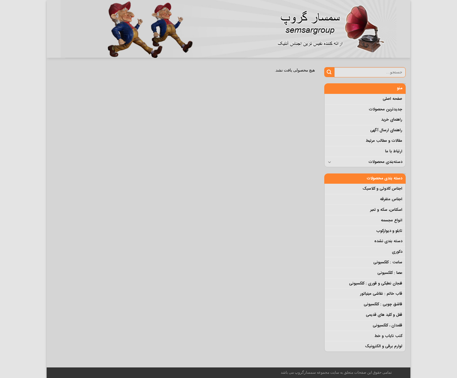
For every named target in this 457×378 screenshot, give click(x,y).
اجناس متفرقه (391, 199)
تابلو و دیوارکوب (389, 231)
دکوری (397, 252)
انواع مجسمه (391, 220)
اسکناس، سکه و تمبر (386, 210)
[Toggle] (330, 162)
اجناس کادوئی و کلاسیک (382, 189)
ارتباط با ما (393, 151)
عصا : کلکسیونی (389, 273)
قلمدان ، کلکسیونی (387, 325)
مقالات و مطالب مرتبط (384, 141)
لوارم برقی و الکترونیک (383, 346)
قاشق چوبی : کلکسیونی (383, 304)
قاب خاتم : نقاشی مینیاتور (381, 294)
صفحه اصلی (392, 99)
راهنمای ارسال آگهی (386, 130)
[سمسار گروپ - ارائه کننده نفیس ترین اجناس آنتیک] (334, 29)
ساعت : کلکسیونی (387, 262)
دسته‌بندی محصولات (385, 162)
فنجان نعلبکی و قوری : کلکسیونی (375, 283)
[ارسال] (329, 72)
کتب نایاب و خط (388, 336)
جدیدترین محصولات (385, 109)
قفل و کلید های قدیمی (384, 315)
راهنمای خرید (391, 120)
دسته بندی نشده (388, 241)
